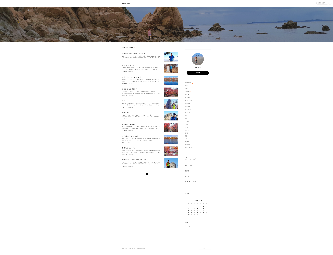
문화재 (186, 124)
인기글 (191, 165)
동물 (186, 136)
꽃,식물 (186, 133)
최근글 (186, 165)
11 (203, 208)
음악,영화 (187, 142)
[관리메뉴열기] (330, 3)
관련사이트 (202, 248)
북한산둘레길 (188, 106)
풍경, (186, 159)
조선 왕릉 (187, 121)
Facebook (187, 181)
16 (197, 210)
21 (191, 212)
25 (203, 212)
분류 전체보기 (188, 83)
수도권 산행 (124, 71)
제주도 (186, 127)
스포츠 (186, 139)
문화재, (195, 159)
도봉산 (186, 89)
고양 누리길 (187, 103)
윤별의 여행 (126, 3)
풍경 (123, 142)
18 (203, 210)
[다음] (153, 174)
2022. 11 (197, 201)
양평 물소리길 (188, 109)
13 (188, 210)
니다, (192, 159)
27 (188, 215)
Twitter (194, 181)
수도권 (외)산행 (188, 100)
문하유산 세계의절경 (189, 147)
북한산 (186, 86)
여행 (186, 115)
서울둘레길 (187, 91)
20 (188, 212)
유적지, (189, 159)
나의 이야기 (187, 145)
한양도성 (124, 60)
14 (191, 210)
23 (197, 212)
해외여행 (187, 130)
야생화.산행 (187, 112)
